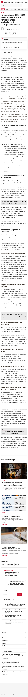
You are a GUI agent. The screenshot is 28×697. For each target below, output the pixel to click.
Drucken (14, 33)
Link (10, 33)
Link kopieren (10, 564)
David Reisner (9, 29)
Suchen (24, 5)
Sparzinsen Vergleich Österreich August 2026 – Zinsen (13, 667)
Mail (6, 33)
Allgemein (14, 643)
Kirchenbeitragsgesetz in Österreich (10, 47)
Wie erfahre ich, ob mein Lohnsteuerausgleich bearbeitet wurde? (14, 621)
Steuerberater (24, 9)
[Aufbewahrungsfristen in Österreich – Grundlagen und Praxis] (14, 535)
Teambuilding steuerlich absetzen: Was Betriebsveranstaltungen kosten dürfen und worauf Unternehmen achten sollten (12, 484)
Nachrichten (13, 9)
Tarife (19, 9)
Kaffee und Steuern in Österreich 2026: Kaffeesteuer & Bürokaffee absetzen (12, 515)
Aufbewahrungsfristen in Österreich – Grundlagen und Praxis (11, 548)
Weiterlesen (4, 492)
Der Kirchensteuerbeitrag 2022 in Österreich (12, 42)
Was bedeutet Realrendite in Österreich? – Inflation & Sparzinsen (12, 672)
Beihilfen (14, 645)
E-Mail (3, 564)
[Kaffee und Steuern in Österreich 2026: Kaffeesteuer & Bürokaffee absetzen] (14, 503)
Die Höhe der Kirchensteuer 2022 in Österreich (13, 45)
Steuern (8, 9)
